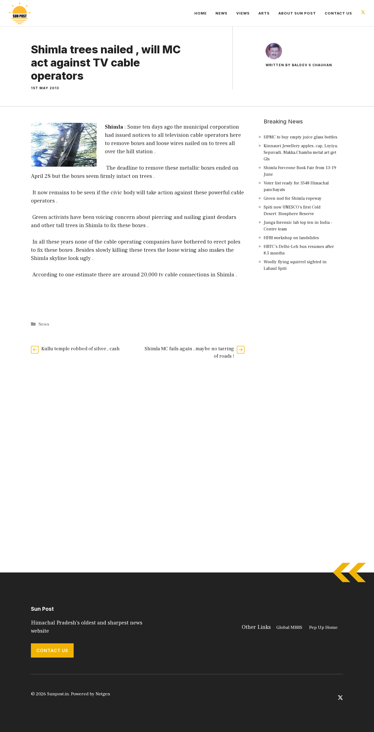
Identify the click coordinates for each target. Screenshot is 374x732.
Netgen (103, 694)
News (221, 13)
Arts (264, 13)
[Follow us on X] (363, 13)
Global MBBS (289, 627)
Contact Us (338, 13)
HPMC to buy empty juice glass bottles (300, 137)
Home (200, 13)
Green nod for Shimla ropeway (293, 198)
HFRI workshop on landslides (291, 238)
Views (243, 13)
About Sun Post (297, 13)
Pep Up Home (323, 627)
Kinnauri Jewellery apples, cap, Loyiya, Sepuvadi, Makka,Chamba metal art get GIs (301, 152)
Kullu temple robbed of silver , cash (80, 349)
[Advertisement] (302, 376)
